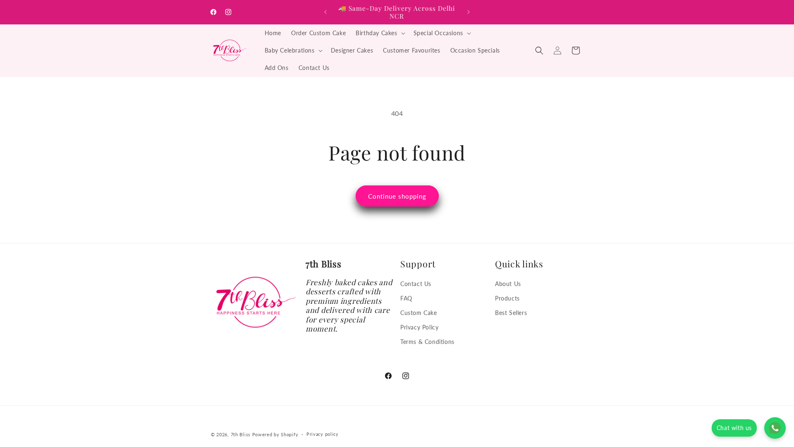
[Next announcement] (468, 12)
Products (507, 298)
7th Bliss (241, 434)
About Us (508, 283)
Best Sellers (511, 312)
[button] (379, 33)
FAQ (406, 298)
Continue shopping (397, 196)
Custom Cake (418, 312)
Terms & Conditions (427, 341)
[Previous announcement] (325, 12)
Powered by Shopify (275, 434)
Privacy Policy (419, 327)
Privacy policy (322, 434)
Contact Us (415, 283)
